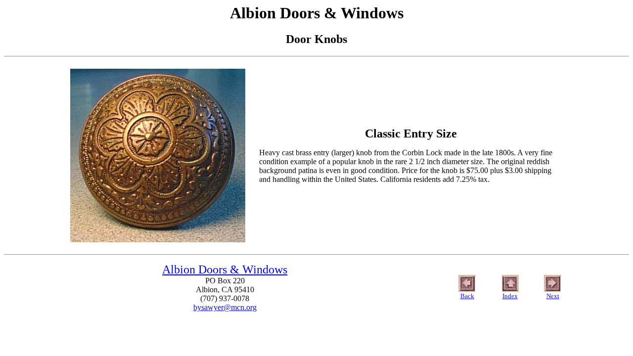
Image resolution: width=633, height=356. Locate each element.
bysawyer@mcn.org (225, 307)
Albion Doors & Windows (224, 269)
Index (510, 296)
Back (467, 296)
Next (552, 296)
